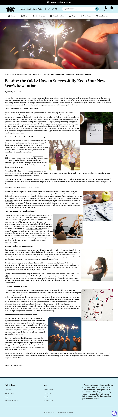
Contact (8, 389)
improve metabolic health (23, 117)
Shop (25, 16)
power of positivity (14, 290)
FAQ (6, 397)
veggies (23, 119)
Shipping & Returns (12, 400)
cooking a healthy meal (34, 229)
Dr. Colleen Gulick (16, 365)
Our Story (87, 16)
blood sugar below (40, 121)
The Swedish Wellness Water (31, 9)
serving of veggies (69, 121)
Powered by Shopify (67, 412)
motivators (38, 222)
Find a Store (48, 389)
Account (105, 8)
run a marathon (38, 156)
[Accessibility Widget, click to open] (114, 413)
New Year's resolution (64, 250)
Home (13, 16)
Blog (73, 16)
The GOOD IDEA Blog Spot (21, 74)
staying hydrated (44, 119)
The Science (40, 16)
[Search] (97, 9)
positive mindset (52, 292)
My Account (9, 393)
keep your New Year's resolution (92, 102)
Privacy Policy (49, 400)
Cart (111, 8)
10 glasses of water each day (30, 124)
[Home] (10, 9)
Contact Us (103, 16)
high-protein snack (26, 175)
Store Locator (58, 16)
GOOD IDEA (55, 412)
